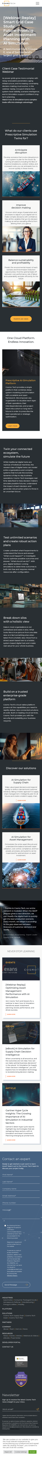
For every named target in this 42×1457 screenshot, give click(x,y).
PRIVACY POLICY (12, 1275)
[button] (30, 57)
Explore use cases (21, 319)
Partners (7, 1322)
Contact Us (7, 1347)
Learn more (12, 426)
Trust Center (15, 1338)
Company (6, 1327)
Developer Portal (11, 1342)
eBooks (6, 1338)
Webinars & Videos (30, 1336)
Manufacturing (27, 1302)
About (5, 1329)
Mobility (21, 1304)
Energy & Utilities (9, 1304)
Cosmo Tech (9, 3)
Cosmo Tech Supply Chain (13, 1316)
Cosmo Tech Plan (16, 1318)
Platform (7, 1309)
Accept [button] (32, 1452)
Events (12, 1336)
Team (12, 1329)
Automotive (8, 1300)
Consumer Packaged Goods (25, 1300)
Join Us (18, 1329)
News (25, 1329)
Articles (19, 1336)
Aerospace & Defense (11, 1302)
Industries (7, 1298)
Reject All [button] (8, 1452)
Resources (7, 1333)
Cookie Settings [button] (21, 1452)
